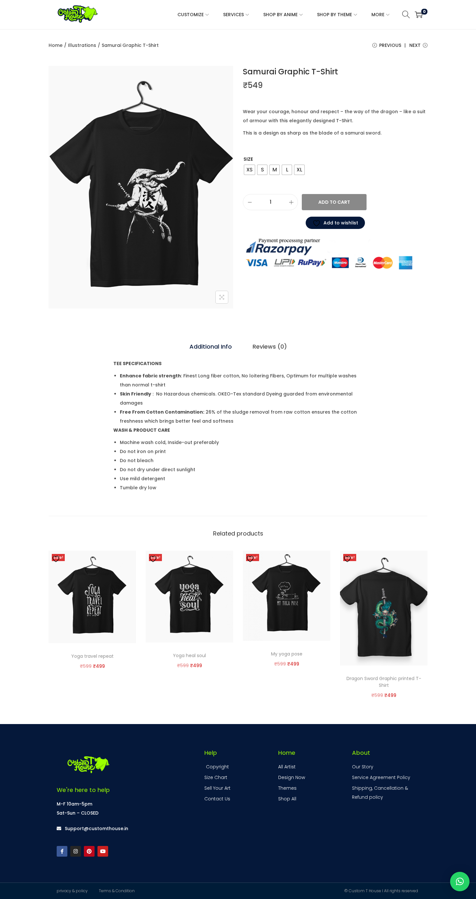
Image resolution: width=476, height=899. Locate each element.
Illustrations (82, 45)
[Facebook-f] (62, 851)
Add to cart (334, 202)
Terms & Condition (117, 891)
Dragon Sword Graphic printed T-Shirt (383, 681)
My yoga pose (286, 654)
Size (248, 159)
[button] (460, 881)
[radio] (249, 170)
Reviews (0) (270, 346)
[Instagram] (75, 851)
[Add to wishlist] (57, 558)
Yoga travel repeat (92, 656)
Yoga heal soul (189, 655)
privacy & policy (72, 891)
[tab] (210, 346)
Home (55, 45)
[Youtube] (102, 851)
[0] (419, 14)
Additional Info (210, 346)
